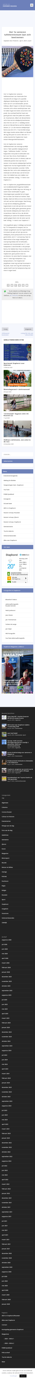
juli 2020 (4, 1276)
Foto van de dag (7, 830)
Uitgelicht (5, 909)
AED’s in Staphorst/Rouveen (11, 1315)
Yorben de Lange (11, 624)
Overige (4, 872)
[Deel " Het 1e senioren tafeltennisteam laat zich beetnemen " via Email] (27, 285)
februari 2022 (6, 1189)
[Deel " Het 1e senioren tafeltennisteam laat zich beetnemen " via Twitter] (12, 285)
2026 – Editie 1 (9, 1339)
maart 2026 (5, 963)
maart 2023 (5, 1129)
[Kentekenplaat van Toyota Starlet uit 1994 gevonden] (4, 778)
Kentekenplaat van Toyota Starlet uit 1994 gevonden (19, 778)
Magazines (5, 1334)
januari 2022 (6, 1193)
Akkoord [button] (23, 1376)
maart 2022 (5, 1184)
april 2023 (5, 1124)
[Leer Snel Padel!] (4, 734)
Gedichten (5, 835)
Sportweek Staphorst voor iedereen (14, 364)
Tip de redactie (9, 531)
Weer (3, 1362)
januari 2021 (6, 1249)
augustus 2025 (6, 995)
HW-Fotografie (10, 633)
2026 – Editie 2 (9, 1343)
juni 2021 (5, 1226)
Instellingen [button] (13, 1376)
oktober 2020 (6, 1262)
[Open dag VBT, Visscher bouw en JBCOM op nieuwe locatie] (4, 717)
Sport (29, 41)
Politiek (4, 876)
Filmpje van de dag (8, 826)
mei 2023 (5, 1120)
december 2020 (7, 1253)
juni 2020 (5, 1281)
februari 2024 (6, 1078)
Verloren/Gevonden (10, 536)
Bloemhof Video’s (11, 599)
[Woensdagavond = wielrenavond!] (17, 378)
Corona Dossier (7, 812)
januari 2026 (6, 972)
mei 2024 (5, 1064)
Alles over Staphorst (10, 540)
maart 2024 (5, 1073)
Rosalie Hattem (11, 606)
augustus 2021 (6, 1216)
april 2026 (5, 958)
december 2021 (7, 1198)
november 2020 (7, 1258)
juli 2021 (4, 1221)
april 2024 (5, 1069)
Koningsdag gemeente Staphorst (13, 1329)
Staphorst (5, 904)
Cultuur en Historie (8, 816)
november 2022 (7, 1147)
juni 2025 (5, 1004)
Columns (4, 807)
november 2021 (7, 1202)
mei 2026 (5, 953)
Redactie (15, 41)
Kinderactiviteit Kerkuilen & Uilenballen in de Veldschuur (20, 761)
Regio (3, 886)
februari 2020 (6, 1299)
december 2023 (7, 1087)
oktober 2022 (6, 1152)
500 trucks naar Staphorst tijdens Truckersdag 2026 (18, 725)
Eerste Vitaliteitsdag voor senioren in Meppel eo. (19, 753)
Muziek (4, 863)
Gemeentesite (8, 526)
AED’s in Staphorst (10, 508)
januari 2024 (6, 1083)
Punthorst (5, 881)
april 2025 (5, 1013)
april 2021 (5, 1235)
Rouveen (4, 895)
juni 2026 (5, 949)
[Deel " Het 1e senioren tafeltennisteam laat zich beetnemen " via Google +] (16, 285)
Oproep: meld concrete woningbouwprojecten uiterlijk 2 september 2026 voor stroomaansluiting (17, 743)
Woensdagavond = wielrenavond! (17, 389)
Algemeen (18, 720)
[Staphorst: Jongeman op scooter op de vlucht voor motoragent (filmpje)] (4, 770)
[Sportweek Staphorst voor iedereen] (17, 352)
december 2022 (7, 1143)
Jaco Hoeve (9, 615)
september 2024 (7, 1046)
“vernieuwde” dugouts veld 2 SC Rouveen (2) (16, 415)
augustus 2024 (6, 1050)
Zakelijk (4, 922)
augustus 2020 (6, 1272)
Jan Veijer (9, 629)
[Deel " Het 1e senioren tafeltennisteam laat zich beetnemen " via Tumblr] (19, 285)
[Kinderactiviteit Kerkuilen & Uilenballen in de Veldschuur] (4, 762)
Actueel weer (8, 503)
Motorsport (5, 858)
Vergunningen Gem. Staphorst (14, 485)
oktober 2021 (6, 1207)
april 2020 (5, 1290)
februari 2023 (6, 1133)
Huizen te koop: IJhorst (11, 517)
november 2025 (7, 981)
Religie (4, 890)
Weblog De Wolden (10, 480)
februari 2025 (6, 1023)
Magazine (5, 853)
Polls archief (6, 1352)
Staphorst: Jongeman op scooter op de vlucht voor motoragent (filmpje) (20, 770)
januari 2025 (6, 1027)
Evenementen (18, 728)
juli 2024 (4, 1055)
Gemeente (5, 840)
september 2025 (7, 990)
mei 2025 (5, 1009)
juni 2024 (5, 1060)
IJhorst (4, 844)
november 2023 (7, 1092)
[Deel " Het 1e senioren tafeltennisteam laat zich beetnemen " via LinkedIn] (23, 285)
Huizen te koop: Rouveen (12, 513)
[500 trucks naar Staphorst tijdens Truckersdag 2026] (4, 726)
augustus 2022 (6, 1161)
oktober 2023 (6, 1096)
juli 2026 (4, 944)
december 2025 (7, 977)
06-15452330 (14, 295)
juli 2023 (4, 1110)
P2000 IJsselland (9, 494)
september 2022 (7, 1156)
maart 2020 (5, 1295)
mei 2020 (5, 1286)
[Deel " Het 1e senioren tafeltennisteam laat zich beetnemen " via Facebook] (8, 285)
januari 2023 (6, 1138)
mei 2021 (5, 1230)
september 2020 (7, 1267)
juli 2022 (4, 1166)
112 (3, 798)
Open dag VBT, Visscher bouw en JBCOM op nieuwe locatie (18, 717)
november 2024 (7, 1037)
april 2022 (5, 1179)
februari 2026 (6, 967)
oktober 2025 (6, 986)
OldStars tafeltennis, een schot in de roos (17, 441)
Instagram (7, 499)
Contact (4, 1325)
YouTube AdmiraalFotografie (15, 638)
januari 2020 (6, 1304)
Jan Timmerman (11, 620)
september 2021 (7, 1212)
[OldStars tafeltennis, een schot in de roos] (17, 428)
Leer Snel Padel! (12, 733)
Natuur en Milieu (7, 867)
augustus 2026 (6, 940)
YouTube (6, 489)
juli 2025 (4, 1000)
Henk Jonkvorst (10, 610)
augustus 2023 (6, 1106)
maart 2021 (5, 1239)
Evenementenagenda (10, 476)
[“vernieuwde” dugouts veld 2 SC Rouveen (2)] (17, 402)
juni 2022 (5, 1170)
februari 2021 (6, 1244)
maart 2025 (5, 1018)
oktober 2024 (6, 1041)
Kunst (4, 849)
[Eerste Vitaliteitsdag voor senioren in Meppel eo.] (4, 753)
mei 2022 (5, 1175)
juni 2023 (5, 1115)
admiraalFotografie (12, 604)
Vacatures (5, 913)
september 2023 (7, 1101)
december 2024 (7, 1032)
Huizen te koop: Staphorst (12, 522)
